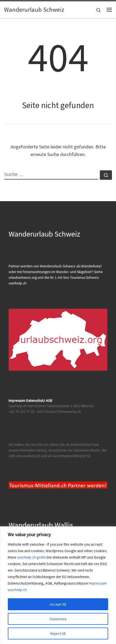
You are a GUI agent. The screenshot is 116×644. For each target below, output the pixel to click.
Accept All (58, 604)
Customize (58, 618)
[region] (58, 585)
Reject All (58, 633)
